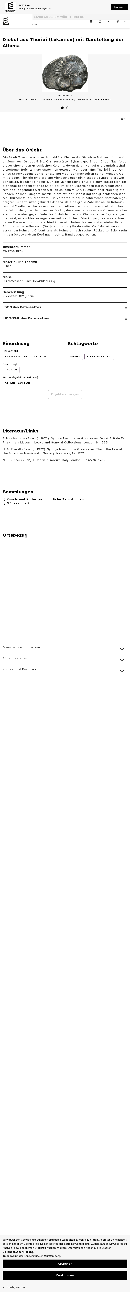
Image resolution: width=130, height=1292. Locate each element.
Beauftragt (10, 364)
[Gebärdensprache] (117, 22)
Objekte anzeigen (65, 394)
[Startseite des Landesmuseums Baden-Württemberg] (16, 23)
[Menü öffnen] (91, 21)
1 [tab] (62, 108)
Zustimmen (65, 1275)
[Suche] (99, 22)
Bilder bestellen (15, 658)
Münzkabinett (18, 503)
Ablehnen (65, 1264)
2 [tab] (68, 108)
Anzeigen (119, 7)
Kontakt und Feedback (20, 669)
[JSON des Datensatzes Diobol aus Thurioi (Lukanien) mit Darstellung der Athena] (126, 308)
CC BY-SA (103, 99)
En (125, 21)
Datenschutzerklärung (18, 1252)
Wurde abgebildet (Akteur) (20, 377)
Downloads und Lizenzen (21, 647)
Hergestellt (10, 351)
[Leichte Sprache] (108, 22)
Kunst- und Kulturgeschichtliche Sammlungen (45, 499)
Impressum (10, 1256)
